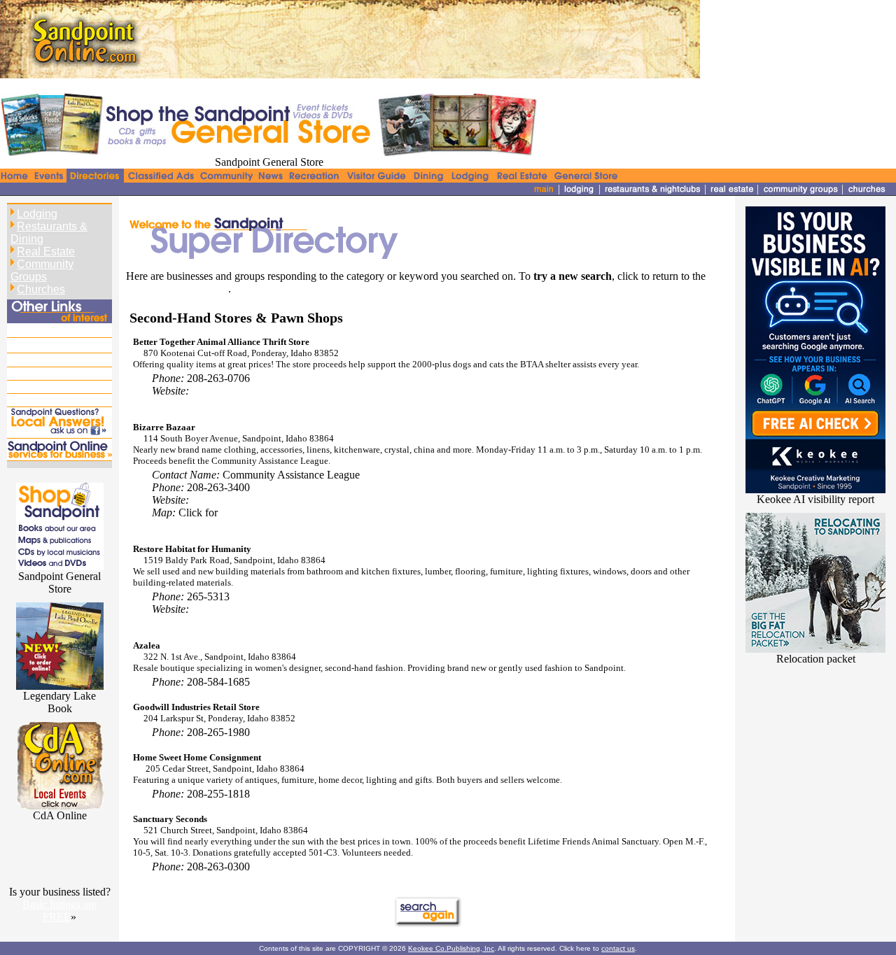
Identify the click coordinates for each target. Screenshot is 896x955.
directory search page (177, 289)
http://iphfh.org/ (226, 609)
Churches (41, 289)
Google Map (248, 512)
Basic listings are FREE (59, 910)
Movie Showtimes (50, 400)
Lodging (37, 214)
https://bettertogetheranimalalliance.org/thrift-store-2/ (307, 391)
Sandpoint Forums (51, 373)
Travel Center (40, 386)
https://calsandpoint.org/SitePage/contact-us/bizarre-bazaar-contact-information (365, 500)
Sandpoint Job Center (58, 345)
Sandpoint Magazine (56, 360)
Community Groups (42, 270)
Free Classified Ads (53, 329)
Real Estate (46, 251)
